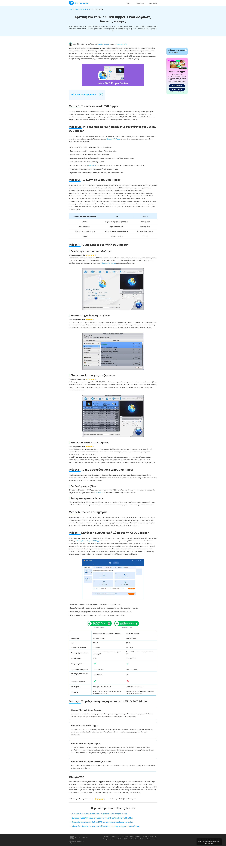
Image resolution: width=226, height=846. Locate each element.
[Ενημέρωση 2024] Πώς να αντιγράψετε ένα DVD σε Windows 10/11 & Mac (102, 818)
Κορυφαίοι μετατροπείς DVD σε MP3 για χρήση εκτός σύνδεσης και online (102, 822)
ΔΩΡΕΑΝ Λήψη (178, 85)
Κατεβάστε (140, 3)
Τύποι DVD (92, 165)
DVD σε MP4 (99, 493)
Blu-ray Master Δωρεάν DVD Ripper (89, 541)
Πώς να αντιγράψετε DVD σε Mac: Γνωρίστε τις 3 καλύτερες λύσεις (99, 814)
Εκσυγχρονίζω (116, 836)
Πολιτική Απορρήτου (135, 836)
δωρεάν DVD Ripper (113, 139)
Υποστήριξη (153, 3)
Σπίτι (70, 9)
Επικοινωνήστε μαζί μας (150, 836)
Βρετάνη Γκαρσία (103, 44)
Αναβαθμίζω (106, 836)
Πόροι (76, 9)
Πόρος (129, 3)
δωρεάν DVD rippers (109, 263)
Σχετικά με (124, 836)
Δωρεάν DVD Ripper (177, 71)
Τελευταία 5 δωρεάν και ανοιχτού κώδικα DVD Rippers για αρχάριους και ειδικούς (106, 826)
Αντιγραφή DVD (85, 9)
